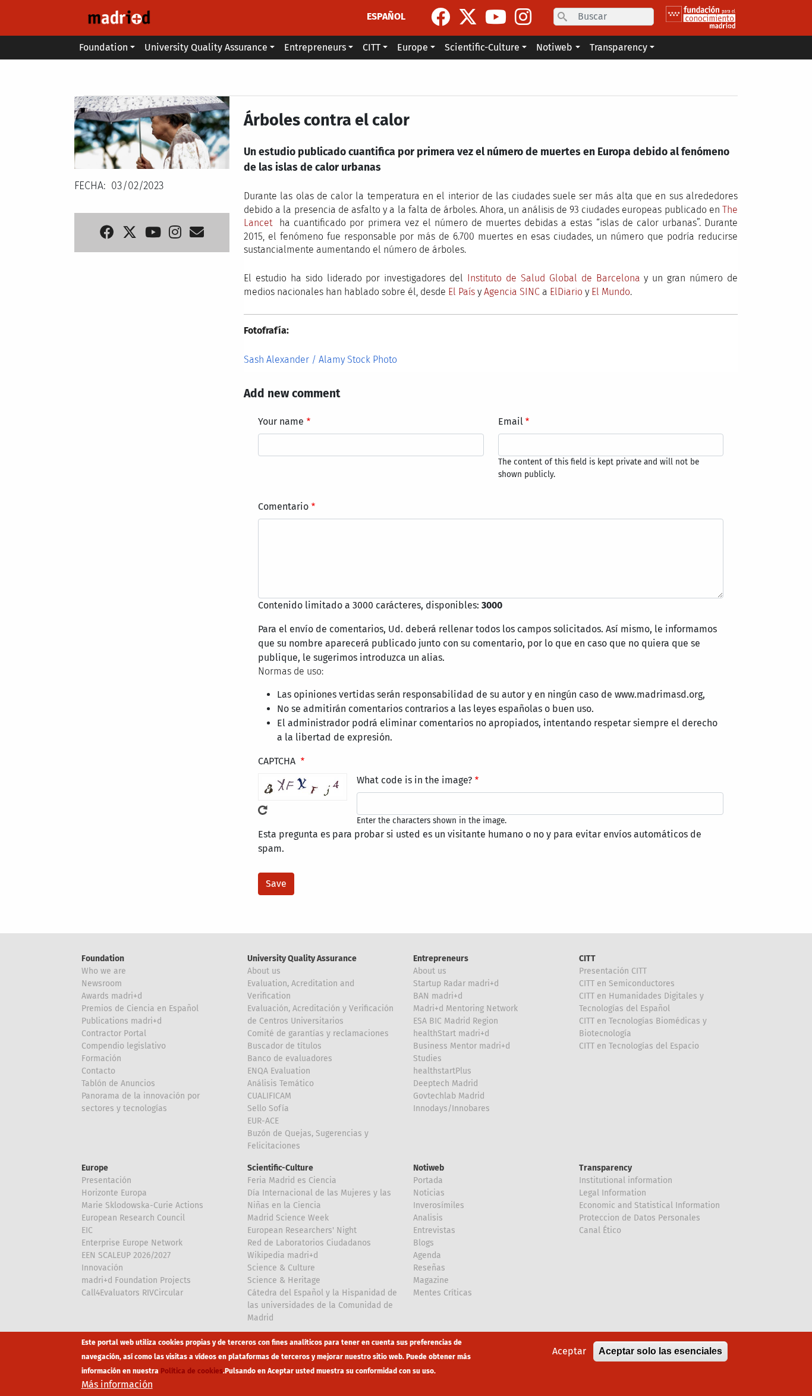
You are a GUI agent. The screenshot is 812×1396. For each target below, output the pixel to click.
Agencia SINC (512, 291)
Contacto (98, 1071)
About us (264, 971)
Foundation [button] (103, 47)
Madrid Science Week (288, 1218)
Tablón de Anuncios (118, 1083)
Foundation (102, 958)
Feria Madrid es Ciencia (291, 1180)
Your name (281, 421)
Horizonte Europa (114, 1193)
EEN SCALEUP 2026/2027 (126, 1255)
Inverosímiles (438, 1205)
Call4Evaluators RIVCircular (132, 1293)
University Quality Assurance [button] (205, 47)
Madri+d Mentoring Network (465, 1008)
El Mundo (610, 291)
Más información (117, 1384)
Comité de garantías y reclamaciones (318, 1033)
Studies (427, 1058)
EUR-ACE (263, 1121)
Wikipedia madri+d (282, 1255)
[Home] (118, 18)
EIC (87, 1230)
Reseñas (429, 1268)
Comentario (283, 506)
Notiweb (428, 1168)
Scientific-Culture (280, 1168)
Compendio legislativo (123, 1046)
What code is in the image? (414, 780)
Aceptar (569, 1351)
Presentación (106, 1180)
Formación (101, 1058)
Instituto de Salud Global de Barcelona (553, 278)
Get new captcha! (262, 810)
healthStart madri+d (451, 1033)
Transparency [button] (618, 47)
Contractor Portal (113, 1033)
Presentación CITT (613, 971)
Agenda (427, 1255)
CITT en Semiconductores (627, 983)
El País (461, 291)
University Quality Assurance (302, 958)
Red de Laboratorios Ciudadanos (309, 1243)
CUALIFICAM (269, 1096)
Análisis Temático (280, 1083)
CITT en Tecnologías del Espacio (639, 1046)
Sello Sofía (268, 1108)
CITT (587, 958)
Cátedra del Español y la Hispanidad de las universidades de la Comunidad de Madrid (322, 1305)
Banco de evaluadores (289, 1058)
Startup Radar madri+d (456, 983)
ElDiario (566, 291)
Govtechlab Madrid (448, 1096)
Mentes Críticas (442, 1293)
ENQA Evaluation (278, 1071)
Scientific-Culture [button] (482, 47)
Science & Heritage (283, 1280)
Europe (94, 1168)
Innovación (102, 1268)
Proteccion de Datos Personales (639, 1218)
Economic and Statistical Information (649, 1205)
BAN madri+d (437, 996)
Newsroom (101, 983)
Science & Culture (281, 1268)
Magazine (431, 1280)
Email (510, 421)
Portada (428, 1180)
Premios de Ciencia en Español (140, 1008)
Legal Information (612, 1193)
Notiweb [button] (554, 47)
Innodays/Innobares (451, 1108)
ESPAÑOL (386, 16)
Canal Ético (600, 1230)
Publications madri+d (121, 1021)
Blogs (423, 1243)
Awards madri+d (111, 996)
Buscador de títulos (284, 1046)
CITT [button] (371, 47)
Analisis (428, 1218)
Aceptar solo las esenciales (660, 1351)
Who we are (103, 971)
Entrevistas (434, 1230)
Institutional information (625, 1180)
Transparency (605, 1168)
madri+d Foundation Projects (136, 1280)
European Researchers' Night (302, 1230)
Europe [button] (412, 47)
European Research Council (133, 1218)
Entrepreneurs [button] (315, 47)
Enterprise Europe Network (131, 1243)
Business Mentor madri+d (461, 1046)
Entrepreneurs (440, 958)
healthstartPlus (442, 1071)
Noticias (429, 1193)
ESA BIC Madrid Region (455, 1021)
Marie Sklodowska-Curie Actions (142, 1205)
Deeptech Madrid (445, 1083)
